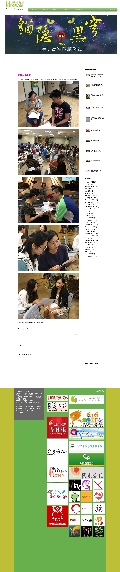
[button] (45, 9)
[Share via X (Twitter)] (23, 329)
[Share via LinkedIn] (28, 329)
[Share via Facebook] (18, 329)
